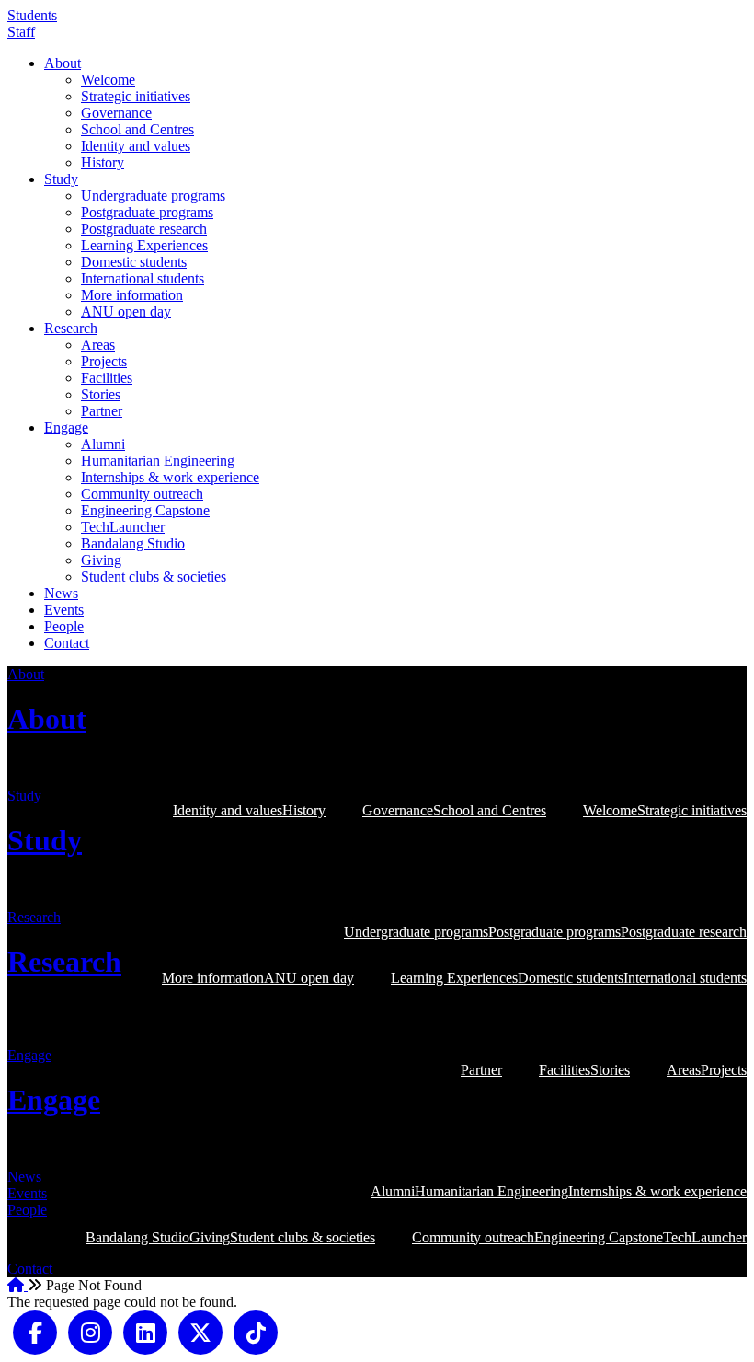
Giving (101, 560)
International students (142, 278)
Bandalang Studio (133, 543)
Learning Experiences (144, 245)
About (62, 63)
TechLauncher (123, 527)
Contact (66, 643)
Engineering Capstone (145, 510)
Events (64, 610)
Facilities (106, 378)
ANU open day (126, 311)
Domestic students (134, 262)
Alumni (103, 444)
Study (61, 179)
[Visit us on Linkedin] (145, 1330)
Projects (104, 361)
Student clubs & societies (153, 576)
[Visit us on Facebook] (35, 1330)
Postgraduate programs (147, 212)
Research (70, 328)
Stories (100, 394)
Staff (21, 32)
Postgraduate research (144, 229)
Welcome (108, 79)
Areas (98, 344)
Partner (101, 411)
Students (32, 15)
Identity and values (135, 146)
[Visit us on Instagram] (90, 1330)
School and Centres (137, 129)
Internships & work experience (170, 477)
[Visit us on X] (200, 1330)
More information (132, 295)
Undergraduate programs (153, 195)
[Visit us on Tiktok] (255, 1330)
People (64, 626)
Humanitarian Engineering (157, 460)
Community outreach (142, 494)
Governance (116, 113)
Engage (66, 427)
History (102, 162)
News (61, 593)
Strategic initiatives (135, 96)
